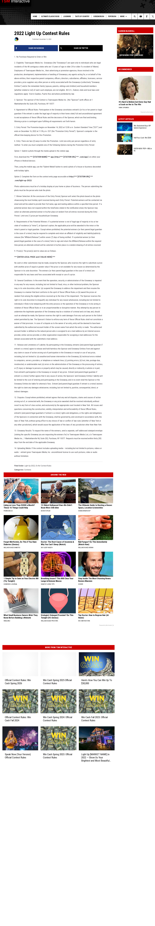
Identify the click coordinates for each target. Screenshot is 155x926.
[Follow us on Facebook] (147, 16)
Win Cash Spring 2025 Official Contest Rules (57, 682)
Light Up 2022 (29, 466)
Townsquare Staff (25, 39)
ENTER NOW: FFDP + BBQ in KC (131, 55)
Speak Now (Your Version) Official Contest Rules (18, 756)
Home (35, 16)
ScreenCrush (98, 16)
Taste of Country (82, 16)
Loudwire (67, 16)
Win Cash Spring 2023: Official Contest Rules (57, 756)
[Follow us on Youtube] (141, 16)
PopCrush (112, 16)
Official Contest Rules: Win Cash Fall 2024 (18, 719)
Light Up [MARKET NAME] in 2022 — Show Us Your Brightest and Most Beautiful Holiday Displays (95, 757)
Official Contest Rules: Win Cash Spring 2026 (18, 682)
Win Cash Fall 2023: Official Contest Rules (94, 719)
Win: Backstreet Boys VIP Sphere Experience (142, 127)
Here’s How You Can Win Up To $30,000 (96, 682)
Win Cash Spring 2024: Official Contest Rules (57, 719)
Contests (27, 470)
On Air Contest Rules (43, 466)
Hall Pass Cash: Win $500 (142, 138)
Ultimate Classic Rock (50, 16)
